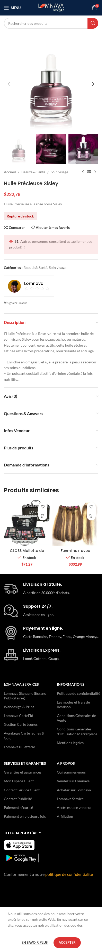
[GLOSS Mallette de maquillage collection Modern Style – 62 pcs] (27, 523)
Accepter (67, 942)
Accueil (10, 172)
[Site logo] (51, 7)
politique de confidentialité (69, 874)
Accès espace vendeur (74, 807)
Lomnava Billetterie (19, 747)
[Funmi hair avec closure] (75, 523)
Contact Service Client (22, 790)
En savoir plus (35, 942)
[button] (9, 84)
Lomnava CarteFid (18, 715)
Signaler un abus (16, 303)
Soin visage (59, 172)
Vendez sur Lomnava (73, 781)
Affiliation (65, 816)
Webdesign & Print (19, 707)
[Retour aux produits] (89, 172)
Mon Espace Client (19, 781)
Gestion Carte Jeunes (21, 724)
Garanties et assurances (22, 772)
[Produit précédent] (83, 172)
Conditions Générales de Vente (76, 717)
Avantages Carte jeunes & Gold (24, 735)
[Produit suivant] (95, 172)
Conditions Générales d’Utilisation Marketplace (77, 731)
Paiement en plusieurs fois (25, 816)
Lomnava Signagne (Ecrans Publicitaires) (25, 695)
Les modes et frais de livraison (73, 704)
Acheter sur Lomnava (74, 790)
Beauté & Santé (33, 172)
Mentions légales (70, 742)
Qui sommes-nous (71, 772)
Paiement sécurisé (18, 807)
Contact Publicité (18, 799)
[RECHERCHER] (92, 23)
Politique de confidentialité (78, 693)
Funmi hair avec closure (75, 553)
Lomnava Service (70, 799)
